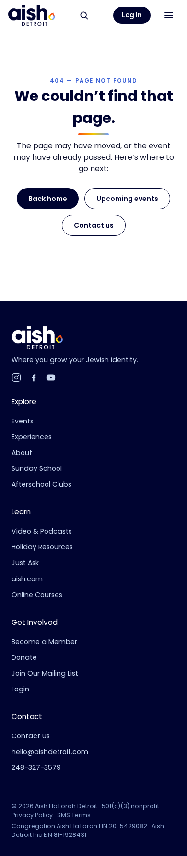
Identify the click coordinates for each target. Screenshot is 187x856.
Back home (47, 198)
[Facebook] (33, 377)
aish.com (27, 579)
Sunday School (37, 468)
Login (20, 689)
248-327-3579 (36, 767)
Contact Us (31, 736)
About (22, 452)
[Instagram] (16, 377)
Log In (132, 15)
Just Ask (25, 562)
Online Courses (37, 595)
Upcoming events (127, 198)
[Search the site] (83, 15)
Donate (24, 657)
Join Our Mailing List (45, 673)
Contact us (94, 225)
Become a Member (44, 641)
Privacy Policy (32, 815)
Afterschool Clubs (41, 484)
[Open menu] (168, 15)
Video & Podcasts (42, 531)
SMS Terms (74, 815)
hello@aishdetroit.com (50, 751)
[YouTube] (51, 377)
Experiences (32, 437)
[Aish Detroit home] (31, 15)
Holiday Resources (42, 547)
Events (23, 421)
